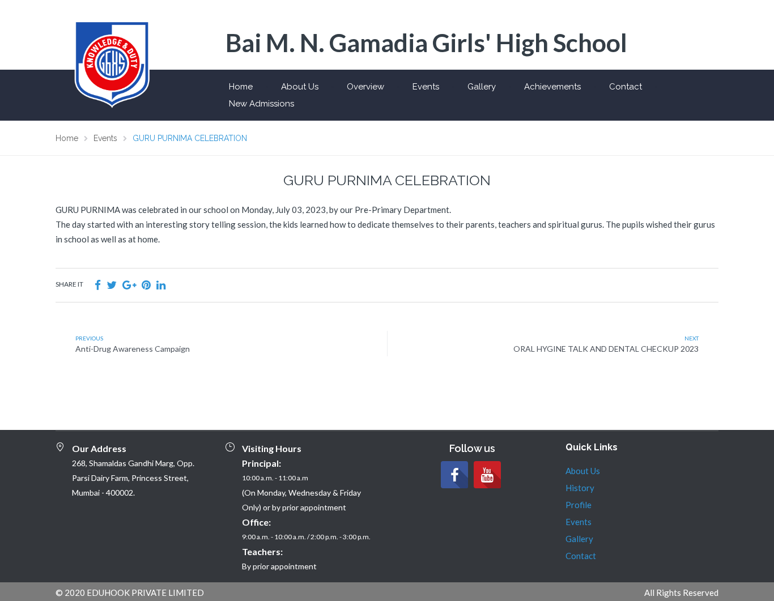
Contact (625, 87)
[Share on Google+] (129, 284)
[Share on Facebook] (98, 284)
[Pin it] (146, 284)
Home (241, 87)
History (579, 488)
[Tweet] (112, 284)
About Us (299, 87)
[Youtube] (487, 474)
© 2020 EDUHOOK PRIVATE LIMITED (130, 592)
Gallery (481, 87)
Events (425, 87)
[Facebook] (454, 474)
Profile (578, 505)
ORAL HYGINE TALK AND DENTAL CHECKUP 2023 (606, 348)
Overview (365, 87)
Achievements (552, 87)
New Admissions (261, 104)
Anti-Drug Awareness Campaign (132, 348)
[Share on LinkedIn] (160, 284)
